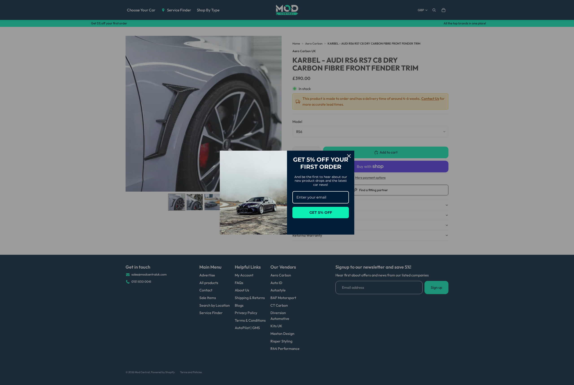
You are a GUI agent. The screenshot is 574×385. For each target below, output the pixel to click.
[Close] (349, 156)
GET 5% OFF (320, 212)
